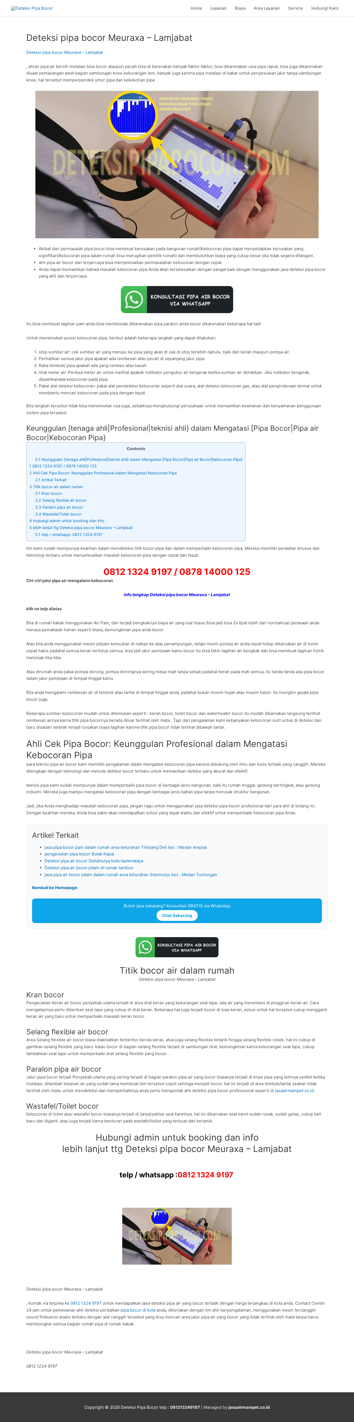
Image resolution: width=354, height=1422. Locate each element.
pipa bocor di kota (138, 1310)
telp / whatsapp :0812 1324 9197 (69, 534)
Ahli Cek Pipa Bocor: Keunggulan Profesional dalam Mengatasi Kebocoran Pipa (103, 473)
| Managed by (199, 1407)
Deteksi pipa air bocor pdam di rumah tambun (89, 867)
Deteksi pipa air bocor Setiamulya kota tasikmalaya (94, 860)
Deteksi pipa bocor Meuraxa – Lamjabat (64, 52)
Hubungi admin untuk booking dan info (66, 520)
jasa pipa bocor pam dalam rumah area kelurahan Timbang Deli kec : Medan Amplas (126, 847)
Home (196, 8)
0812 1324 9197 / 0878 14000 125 (63, 466)
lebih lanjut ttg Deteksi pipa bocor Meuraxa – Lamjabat (81, 527)
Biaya (240, 8)
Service (295, 8)
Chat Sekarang (177, 915)
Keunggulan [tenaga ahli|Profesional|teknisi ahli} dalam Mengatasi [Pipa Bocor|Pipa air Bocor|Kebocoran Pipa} (139, 459)
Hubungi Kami (325, 8)
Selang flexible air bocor (61, 500)
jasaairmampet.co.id (294, 1090)
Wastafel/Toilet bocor (58, 514)
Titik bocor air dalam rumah (56, 486)
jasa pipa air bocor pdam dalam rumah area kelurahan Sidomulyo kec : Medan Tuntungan (131, 874)
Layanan (218, 8)
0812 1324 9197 (205, 1174)
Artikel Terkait (51, 479)
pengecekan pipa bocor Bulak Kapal (79, 854)
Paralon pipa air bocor (59, 507)
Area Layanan (267, 8)
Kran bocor (48, 493)
